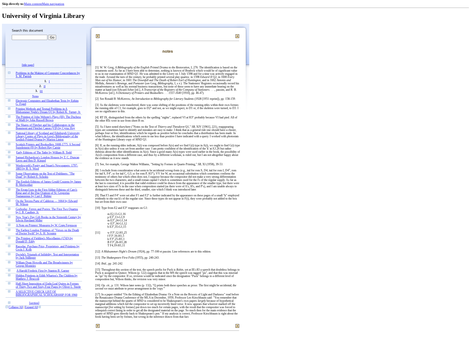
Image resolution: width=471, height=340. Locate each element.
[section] (34, 303)
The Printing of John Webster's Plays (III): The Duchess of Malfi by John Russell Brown (48, 118)
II (45, 86)
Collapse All (16, 307)
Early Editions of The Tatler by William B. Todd (44, 152)
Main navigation (53, 4)
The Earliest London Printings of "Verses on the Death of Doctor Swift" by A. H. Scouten (47, 232)
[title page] (28, 65)
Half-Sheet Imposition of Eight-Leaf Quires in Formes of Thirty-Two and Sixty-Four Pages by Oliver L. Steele (48, 285)
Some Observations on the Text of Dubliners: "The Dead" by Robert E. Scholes (45, 175)
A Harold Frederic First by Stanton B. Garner (42, 270)
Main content (33, 4)
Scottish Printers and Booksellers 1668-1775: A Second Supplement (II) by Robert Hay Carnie (48, 146)
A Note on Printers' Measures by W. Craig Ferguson (46, 225)
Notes (35, 96)
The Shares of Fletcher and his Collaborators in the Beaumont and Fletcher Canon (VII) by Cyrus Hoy (45, 127)
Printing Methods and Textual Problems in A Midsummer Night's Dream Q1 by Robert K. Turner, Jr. (48, 110)
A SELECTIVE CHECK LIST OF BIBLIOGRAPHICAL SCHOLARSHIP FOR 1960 (46, 293)
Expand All (31, 307)
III (41, 91)
